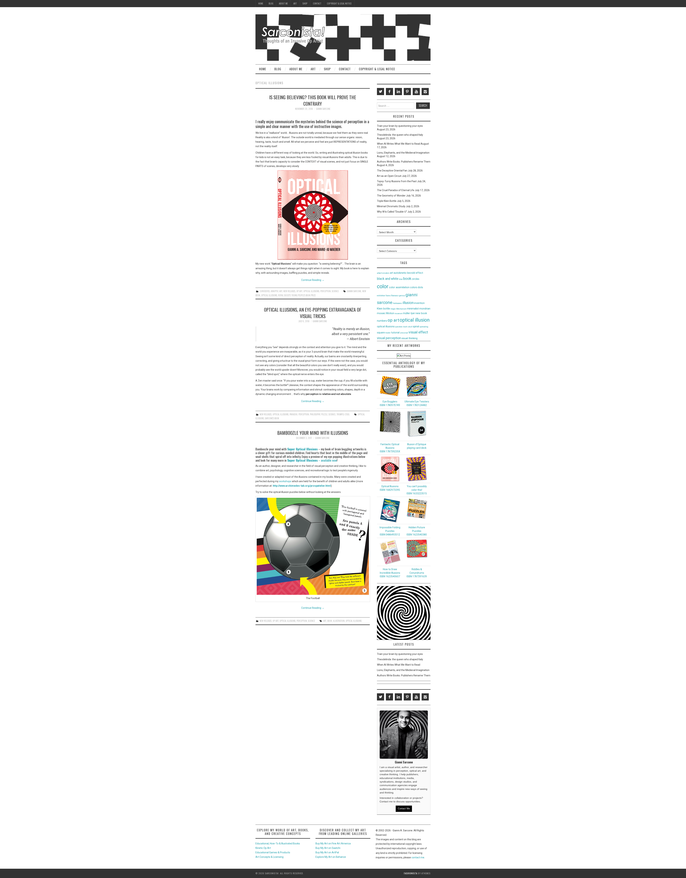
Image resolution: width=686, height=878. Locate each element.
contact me (417, 857)
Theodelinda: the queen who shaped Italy (400, 134)
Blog (271, 3)
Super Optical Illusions (302, 449)
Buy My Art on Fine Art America (333, 843)
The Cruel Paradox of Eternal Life (395, 190)
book (329, 621)
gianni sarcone (354, 291)
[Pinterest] (407, 91)
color (382, 286)
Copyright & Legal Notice (339, 3)
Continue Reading (312, 280)
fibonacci (395, 295)
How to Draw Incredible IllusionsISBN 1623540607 (390, 573)
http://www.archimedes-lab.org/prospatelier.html (302, 485)
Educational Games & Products (272, 852)
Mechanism (401, 309)
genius (402, 295)
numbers (382, 320)
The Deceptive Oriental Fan (392, 170)
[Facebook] (389, 91)
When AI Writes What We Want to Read (398, 143)
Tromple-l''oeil (343, 414)
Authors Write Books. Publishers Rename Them (403, 161)
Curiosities (265, 291)
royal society (284, 295)
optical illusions (269, 295)
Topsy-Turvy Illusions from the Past (397, 181)
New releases (289, 291)
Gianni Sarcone (323, 108)
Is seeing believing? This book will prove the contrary (312, 100)
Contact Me (404, 808)
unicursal (404, 333)
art (324, 621)
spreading (423, 327)
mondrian (424, 308)
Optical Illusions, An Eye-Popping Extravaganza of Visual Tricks (312, 312)
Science (335, 291)
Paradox (293, 414)
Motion (390, 313)
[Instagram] (425, 91)
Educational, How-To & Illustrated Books (277, 843)
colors (413, 287)
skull (410, 327)
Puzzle (324, 414)
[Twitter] (380, 91)
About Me (283, 3)
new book (421, 313)
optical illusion (415, 320)
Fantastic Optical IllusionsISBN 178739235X (390, 448)
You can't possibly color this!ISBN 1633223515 (417, 490)
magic (393, 309)
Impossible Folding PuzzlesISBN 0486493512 (390, 531)
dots (420, 287)
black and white (387, 279)
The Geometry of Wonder (391, 195)
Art (295, 3)
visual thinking (409, 338)
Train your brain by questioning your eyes (400, 125)
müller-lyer (409, 313)
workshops (285, 481)
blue (401, 279)
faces (388, 295)
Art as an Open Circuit (389, 175)
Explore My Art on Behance (330, 856)
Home (260, 3)
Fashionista (410, 873)
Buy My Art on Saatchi (327, 848)
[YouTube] (416, 91)
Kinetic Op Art (263, 848)
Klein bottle (383, 308)
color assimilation (399, 287)
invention (419, 303)
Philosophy (315, 414)
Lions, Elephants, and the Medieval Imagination (403, 152)
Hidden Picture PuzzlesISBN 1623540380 (417, 531)
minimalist (413, 308)
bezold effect (415, 272)
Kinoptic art (276, 291)
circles (415, 279)
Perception (325, 291)
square (381, 332)
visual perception (389, 338)
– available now (312, 460)
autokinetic (400, 272)
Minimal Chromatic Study (391, 206)
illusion (408, 303)
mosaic (381, 313)
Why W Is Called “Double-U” (392, 211)
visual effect (418, 332)
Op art (299, 291)
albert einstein (383, 273)
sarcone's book (272, 418)
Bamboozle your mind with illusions (312, 432)
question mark (401, 327)
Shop (304, 3)
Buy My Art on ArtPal (327, 852)
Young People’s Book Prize (304, 295)
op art (393, 320)
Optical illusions (311, 291)
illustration (339, 621)
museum (398, 313)
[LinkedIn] (398, 91)
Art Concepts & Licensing (269, 856)
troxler (388, 333)
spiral (416, 326)
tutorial (395, 332)
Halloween (397, 303)
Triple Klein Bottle (386, 201)
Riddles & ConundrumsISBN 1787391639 (417, 573)
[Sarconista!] (343, 37)
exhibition (381, 295)
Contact (317, 3)
